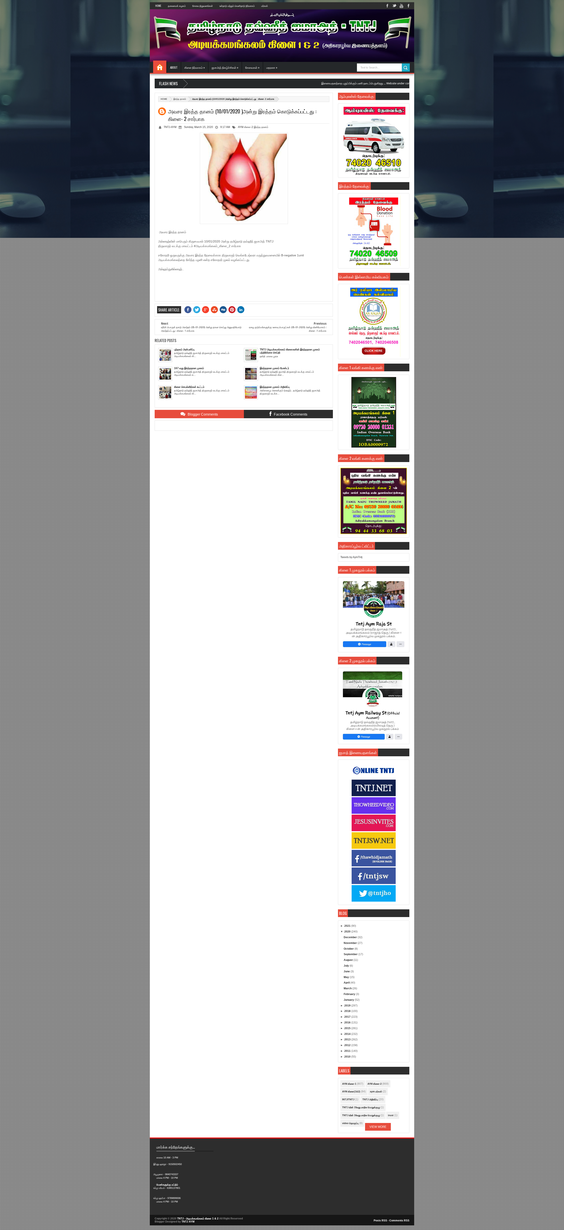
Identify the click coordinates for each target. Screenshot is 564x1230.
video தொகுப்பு (350, 1123)
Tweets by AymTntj (351, 557)
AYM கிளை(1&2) (351, 1091)
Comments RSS (399, 1220)
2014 (347, 1034)
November (351, 943)
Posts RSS (380, 1220)
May (347, 977)
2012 (347, 1045)
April (347, 982)
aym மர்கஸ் (376, 1091)
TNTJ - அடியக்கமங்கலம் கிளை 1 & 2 (198, 1218)
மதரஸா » (271, 67)
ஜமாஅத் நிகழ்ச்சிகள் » (225, 67)
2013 (347, 1039)
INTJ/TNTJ (348, 1099)
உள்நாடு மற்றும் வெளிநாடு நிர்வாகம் (237, 5)
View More (377, 1126)
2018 (347, 1011)
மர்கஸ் (264, 5)
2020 (347, 931)
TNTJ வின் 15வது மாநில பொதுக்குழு (361, 1107)
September (351, 954)
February (350, 994)
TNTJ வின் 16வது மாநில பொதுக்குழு (361, 1115)
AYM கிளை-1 (349, 1083)
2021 (347, 925)
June (347, 971)
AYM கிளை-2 (245, 127)
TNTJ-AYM (170, 127)
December (351, 937)
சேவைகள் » (252, 67)
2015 (347, 1028)
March (348, 988)
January (349, 999)
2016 (347, 1022)
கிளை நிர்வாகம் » (194, 67)
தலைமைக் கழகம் (177, 5)
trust (390, 1115)
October (349, 948)
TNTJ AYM (188, 1221)
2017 (347, 1016)
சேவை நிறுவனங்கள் (202, 5)
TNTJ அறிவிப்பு (370, 1099)
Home (158, 5)
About (174, 67)
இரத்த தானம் (179, 99)
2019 (347, 1005)
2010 (347, 1056)
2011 (347, 1050)
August (348, 960)
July (347, 965)
